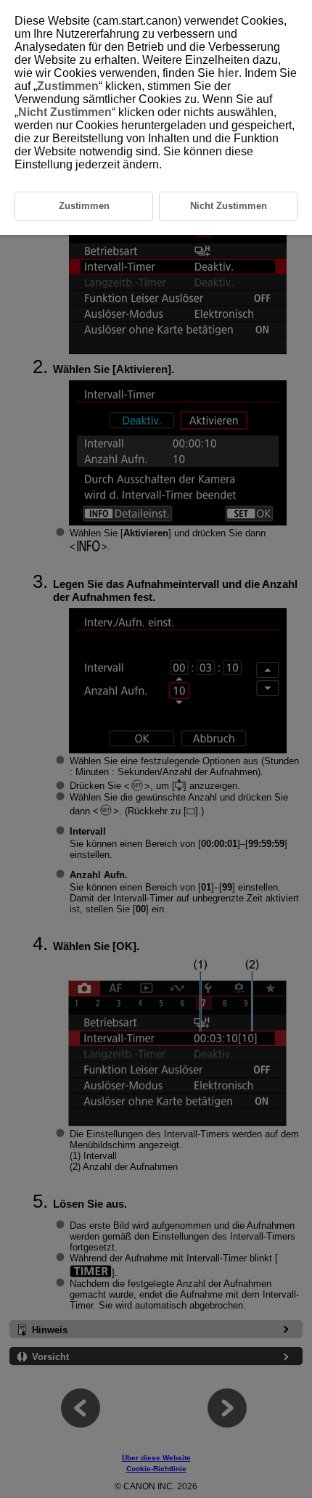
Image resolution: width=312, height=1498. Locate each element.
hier (228, 73)
